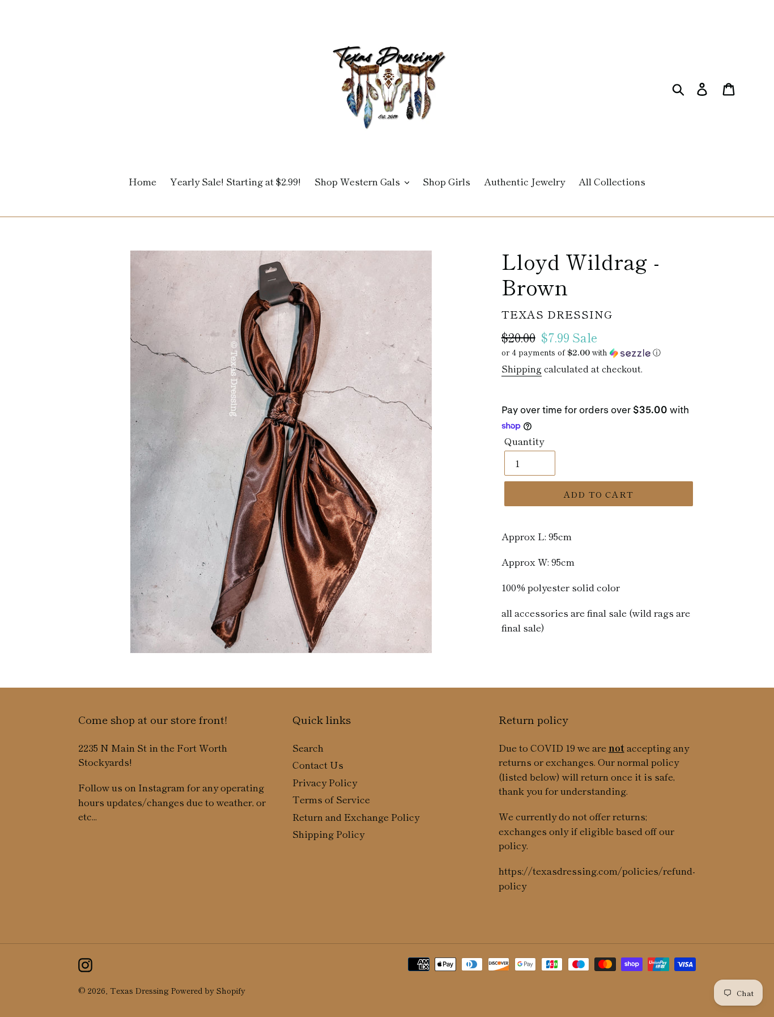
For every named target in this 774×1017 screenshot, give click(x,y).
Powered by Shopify (208, 990)
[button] (598, 352)
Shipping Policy (328, 834)
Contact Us (317, 764)
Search (308, 747)
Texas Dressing (139, 990)
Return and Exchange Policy (355, 817)
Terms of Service (331, 799)
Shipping (521, 368)
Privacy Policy (324, 782)
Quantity (524, 441)
